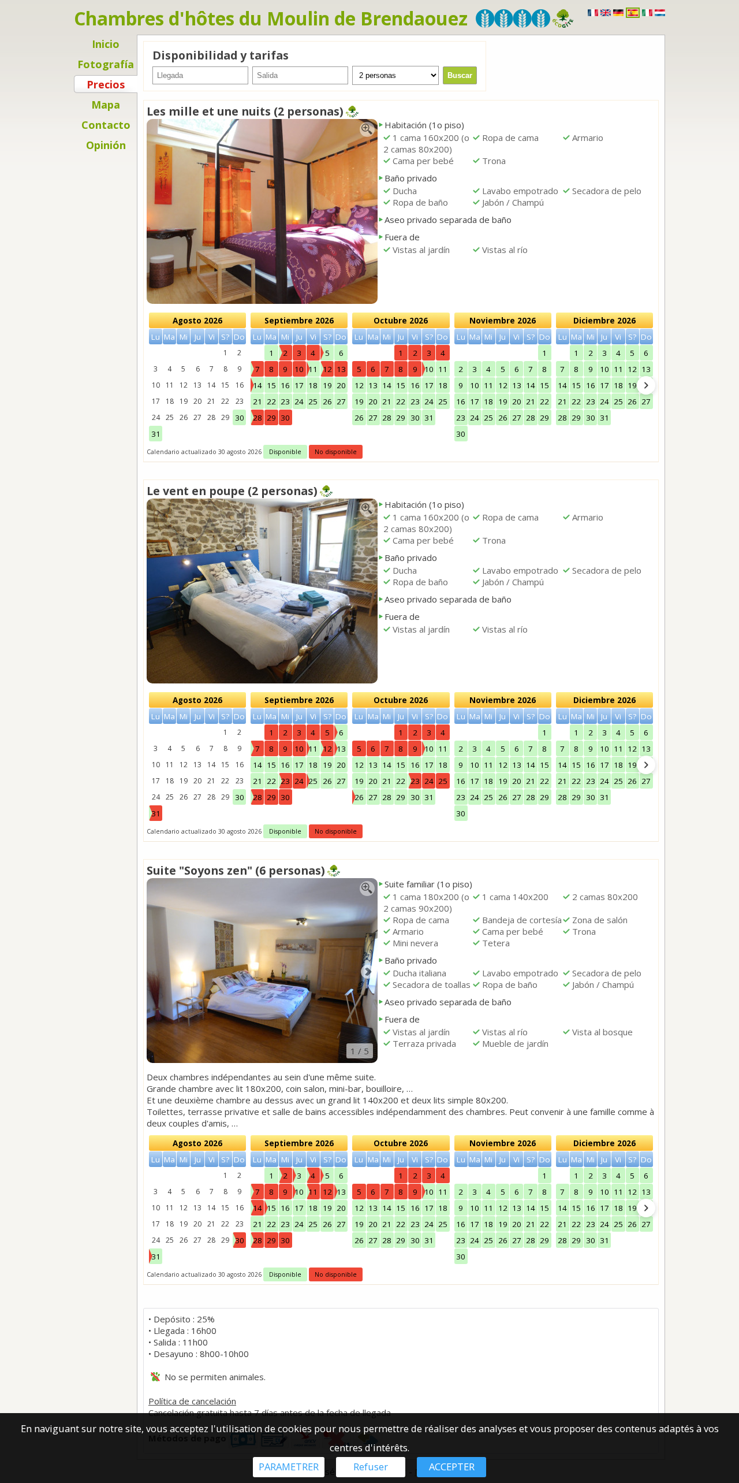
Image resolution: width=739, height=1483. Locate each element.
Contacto (105, 125)
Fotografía (105, 64)
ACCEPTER (452, 1466)
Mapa (105, 104)
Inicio (106, 44)
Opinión (106, 145)
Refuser (370, 1466)
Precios (106, 84)
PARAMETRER (289, 1466)
